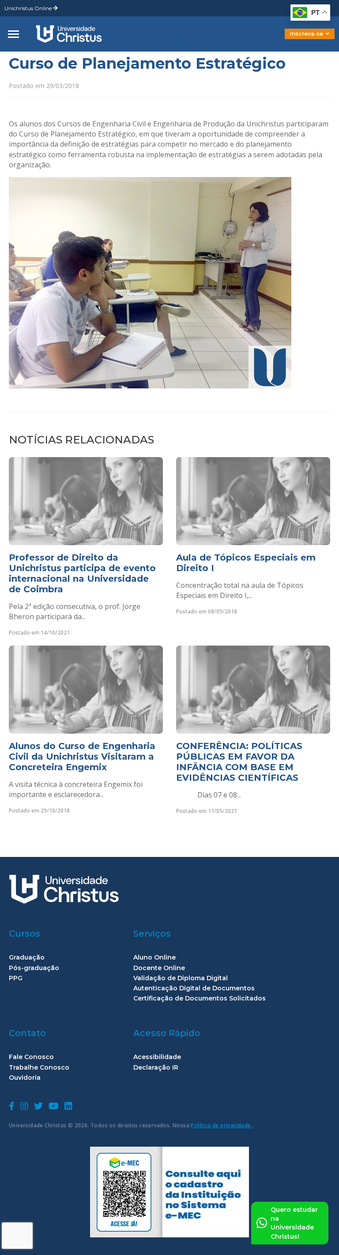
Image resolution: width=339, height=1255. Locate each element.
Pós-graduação (34, 968)
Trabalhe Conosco (39, 1067)
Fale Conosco (31, 1057)
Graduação (27, 957)
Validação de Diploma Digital (180, 978)
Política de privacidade (221, 1125)
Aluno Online (154, 957)
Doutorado (294, 40)
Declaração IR (155, 1067)
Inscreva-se (306, 33)
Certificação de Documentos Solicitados (199, 998)
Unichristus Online (28, 8)
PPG (16, 978)
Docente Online (159, 968)
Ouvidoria (25, 1078)
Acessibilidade (157, 1057)
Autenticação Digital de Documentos (194, 988)
